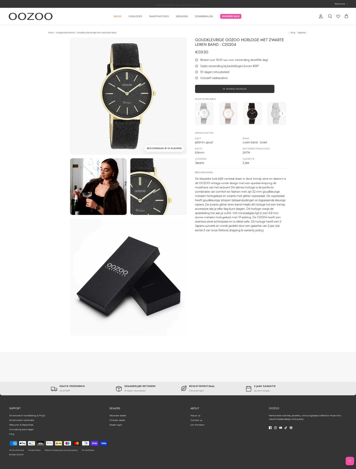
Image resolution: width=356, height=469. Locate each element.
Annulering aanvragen (21, 429)
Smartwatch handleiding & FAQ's (27, 415)
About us (195, 415)
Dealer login (115, 424)
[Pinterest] (291, 427)
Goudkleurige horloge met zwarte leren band (97, 33)
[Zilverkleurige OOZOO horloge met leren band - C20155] (204, 113)
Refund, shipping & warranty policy (61, 450)
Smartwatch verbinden (21, 420)
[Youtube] (280, 427)
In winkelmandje (235, 88)
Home (51, 33)
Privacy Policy (34, 450)
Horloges (135, 16)
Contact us (196, 420)
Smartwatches (159, 16)
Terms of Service (16, 450)
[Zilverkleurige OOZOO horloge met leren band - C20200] (276, 113)
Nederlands (340, 4)
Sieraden (182, 16)
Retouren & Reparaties (21, 424)
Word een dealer (117, 415)
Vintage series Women (65, 33)
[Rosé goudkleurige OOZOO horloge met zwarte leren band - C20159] (252, 113)
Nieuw (117, 16)
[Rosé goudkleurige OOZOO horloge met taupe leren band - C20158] (228, 113)
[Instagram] (275, 427)
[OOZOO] (30, 16)
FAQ (11, 434)
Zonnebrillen (204, 16)
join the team (197, 424)
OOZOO (20, 454)
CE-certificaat (88, 450)
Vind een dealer (117, 420)
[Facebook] (270, 427)
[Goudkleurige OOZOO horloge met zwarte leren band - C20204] (98, 186)
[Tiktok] (285, 427)
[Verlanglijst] (338, 16)
